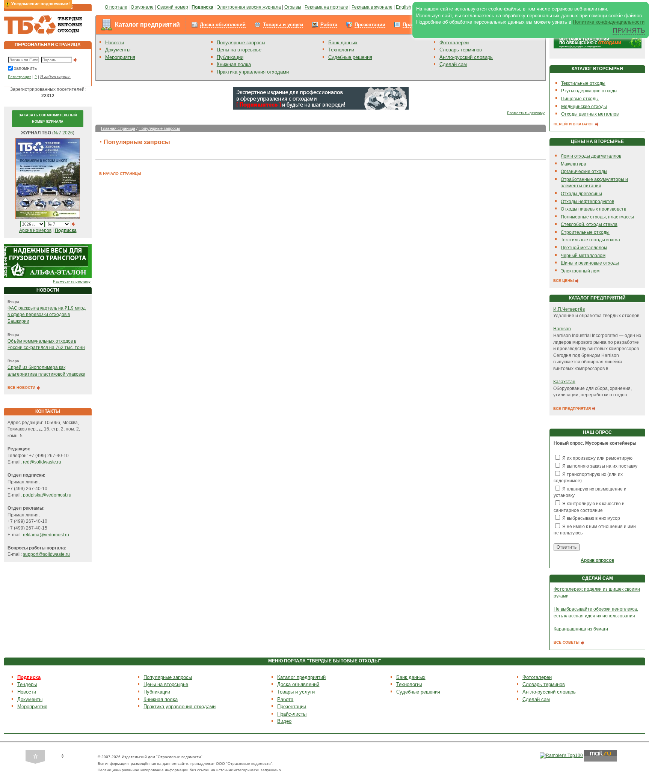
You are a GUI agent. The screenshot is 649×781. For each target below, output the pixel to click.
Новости (114, 42)
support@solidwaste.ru (46, 554)
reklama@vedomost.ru (46, 534)
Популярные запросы (241, 42)
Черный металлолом (583, 255)
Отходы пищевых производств (593, 209)
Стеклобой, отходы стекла (589, 224)
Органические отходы (584, 171)
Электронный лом (580, 271)
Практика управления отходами (253, 72)
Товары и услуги (283, 24)
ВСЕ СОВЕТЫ (567, 642)
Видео (284, 721)
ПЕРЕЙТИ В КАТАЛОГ (574, 124)
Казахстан (564, 381)
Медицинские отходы (584, 106)
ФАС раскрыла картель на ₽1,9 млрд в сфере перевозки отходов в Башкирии (47, 314)
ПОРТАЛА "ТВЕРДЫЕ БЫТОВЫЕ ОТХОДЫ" (332, 661)
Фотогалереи (454, 42)
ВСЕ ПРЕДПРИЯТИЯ (572, 408)
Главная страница (118, 128)
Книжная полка (234, 64)
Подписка (29, 677)
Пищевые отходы (580, 98)
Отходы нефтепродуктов (587, 201)
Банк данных (343, 42)
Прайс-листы (291, 714)
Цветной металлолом (584, 247)
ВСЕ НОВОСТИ (22, 387)
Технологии (341, 50)
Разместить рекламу (72, 281)
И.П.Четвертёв (569, 309)
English (403, 7)
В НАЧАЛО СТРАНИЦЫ (120, 174)
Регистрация (19, 77)
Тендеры (27, 684)
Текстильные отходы (583, 83)
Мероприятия (120, 57)
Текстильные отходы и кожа (590, 239)
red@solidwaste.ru (42, 462)
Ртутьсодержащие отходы (589, 90)
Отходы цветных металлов (590, 114)
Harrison (562, 328)
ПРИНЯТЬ (629, 30)
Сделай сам (453, 64)
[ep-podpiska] (321, 98)
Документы (117, 50)
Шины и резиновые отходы (590, 263)
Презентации (370, 24)
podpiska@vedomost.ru (47, 495)
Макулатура (573, 164)
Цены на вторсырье (239, 50)
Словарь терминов (460, 50)
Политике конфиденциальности (608, 22)
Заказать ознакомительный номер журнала (48, 118)
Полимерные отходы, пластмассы (597, 217)
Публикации (230, 57)
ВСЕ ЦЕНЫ (564, 280)
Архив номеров (35, 230)
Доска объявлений (223, 24)
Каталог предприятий (147, 24)
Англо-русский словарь (466, 57)
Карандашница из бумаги (581, 629)
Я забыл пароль (55, 76)
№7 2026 (63, 132)
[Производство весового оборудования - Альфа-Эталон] (48, 261)
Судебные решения (350, 57)
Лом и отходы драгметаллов (591, 156)
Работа (328, 24)
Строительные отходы (585, 232)
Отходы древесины (581, 193)
